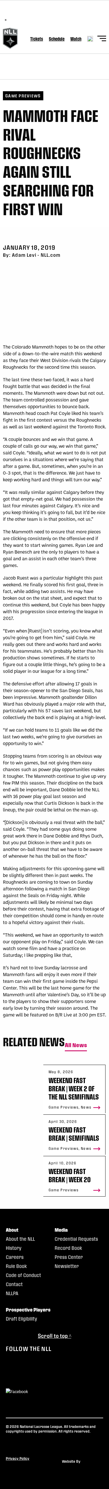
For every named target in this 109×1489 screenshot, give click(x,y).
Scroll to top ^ (54, 1336)
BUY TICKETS (74, 13)
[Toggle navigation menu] (101, 39)
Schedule (57, 39)
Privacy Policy (17, 1458)
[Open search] (90, 39)
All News (76, 1045)
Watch (75, 39)
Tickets (36, 39)
